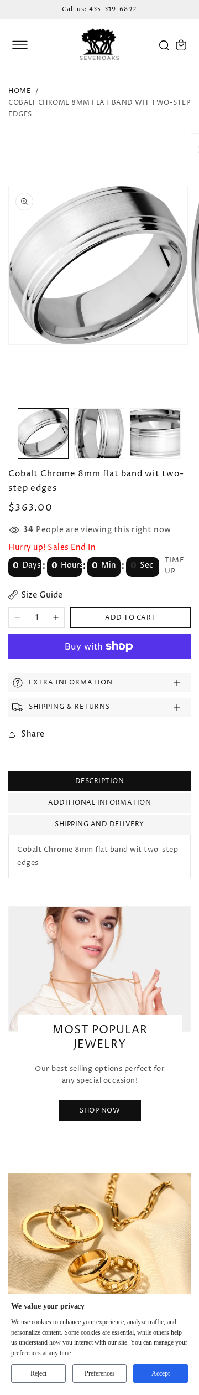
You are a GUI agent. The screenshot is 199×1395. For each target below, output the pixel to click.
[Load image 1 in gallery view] (43, 433)
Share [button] (33, 734)
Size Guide (42, 595)
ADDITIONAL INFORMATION (99, 802)
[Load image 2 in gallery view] (99, 433)
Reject (38, 1373)
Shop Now (100, 1110)
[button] (20, 45)
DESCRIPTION (99, 781)
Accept (160, 1373)
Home (19, 91)
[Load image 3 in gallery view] (155, 433)
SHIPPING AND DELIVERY (99, 824)
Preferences (100, 1373)
